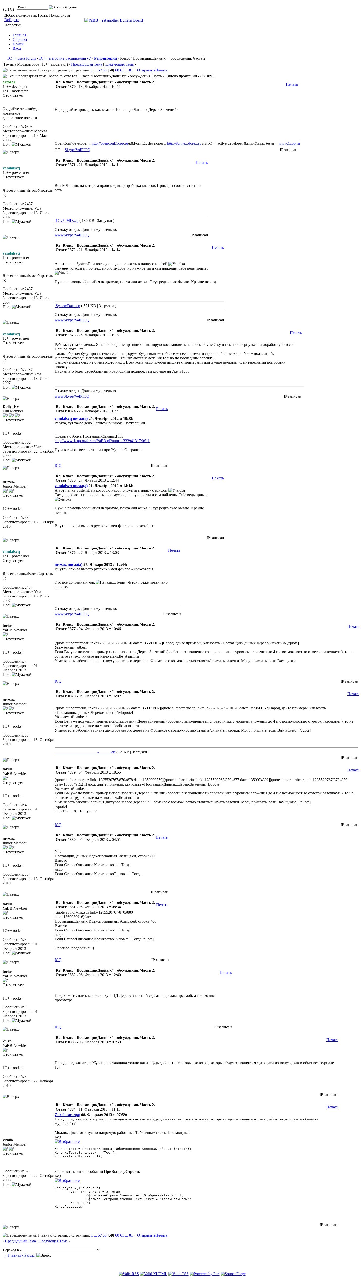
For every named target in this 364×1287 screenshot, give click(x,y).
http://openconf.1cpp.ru (110, 143)
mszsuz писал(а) (68, 564)
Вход (17, 48)
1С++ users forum (21, 58)
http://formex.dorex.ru (184, 143)
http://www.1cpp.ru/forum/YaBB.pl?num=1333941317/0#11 (102, 441)
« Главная (13, 1255)
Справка (20, 39)
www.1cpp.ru (289, 143)
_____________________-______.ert (85, 752)
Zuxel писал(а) (67, 1115)
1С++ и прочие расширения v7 (65, 58)
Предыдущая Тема (86, 64)
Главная (19, 35)
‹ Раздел (28, 1255)
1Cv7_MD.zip (66, 220)
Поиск (18, 44)
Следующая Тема (119, 64)
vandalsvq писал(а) (71, 418)
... (95, 70)
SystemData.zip (67, 306)
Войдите (11, 20)
